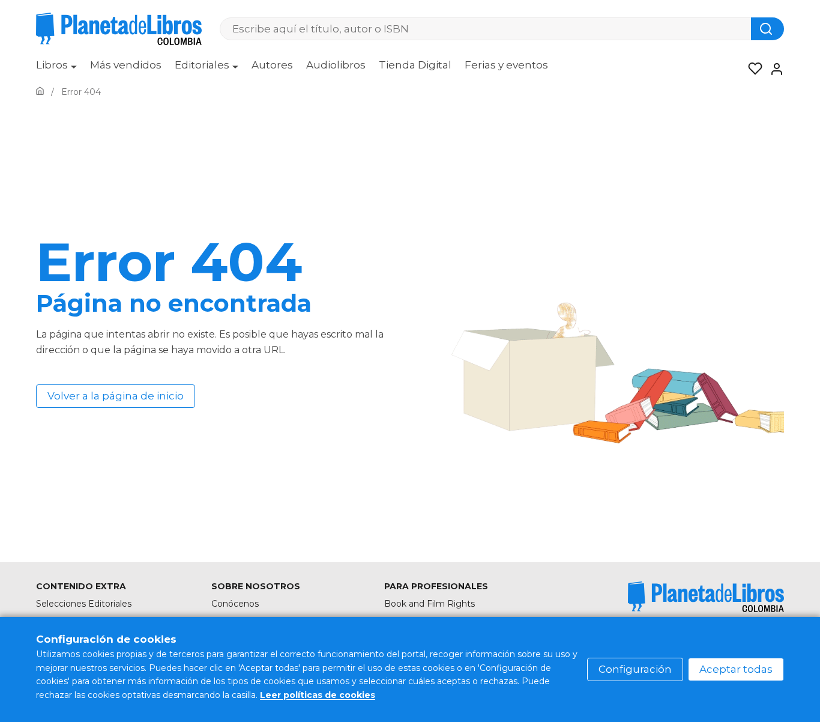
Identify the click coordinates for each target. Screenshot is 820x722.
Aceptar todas (736, 669)
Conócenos (235, 603)
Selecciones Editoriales (83, 603)
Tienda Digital (415, 65)
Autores (272, 65)
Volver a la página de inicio (115, 396)
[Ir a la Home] (40, 91)
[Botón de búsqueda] (767, 28)
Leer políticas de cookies (317, 695)
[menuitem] (56, 69)
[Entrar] (773, 69)
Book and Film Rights (429, 603)
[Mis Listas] (751, 69)
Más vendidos (125, 65)
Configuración (635, 669)
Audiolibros (336, 65)
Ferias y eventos (506, 65)
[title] (706, 596)
